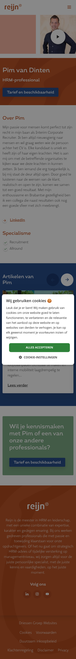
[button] (38, 357)
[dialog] (38, 329)
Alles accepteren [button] (39, 347)
